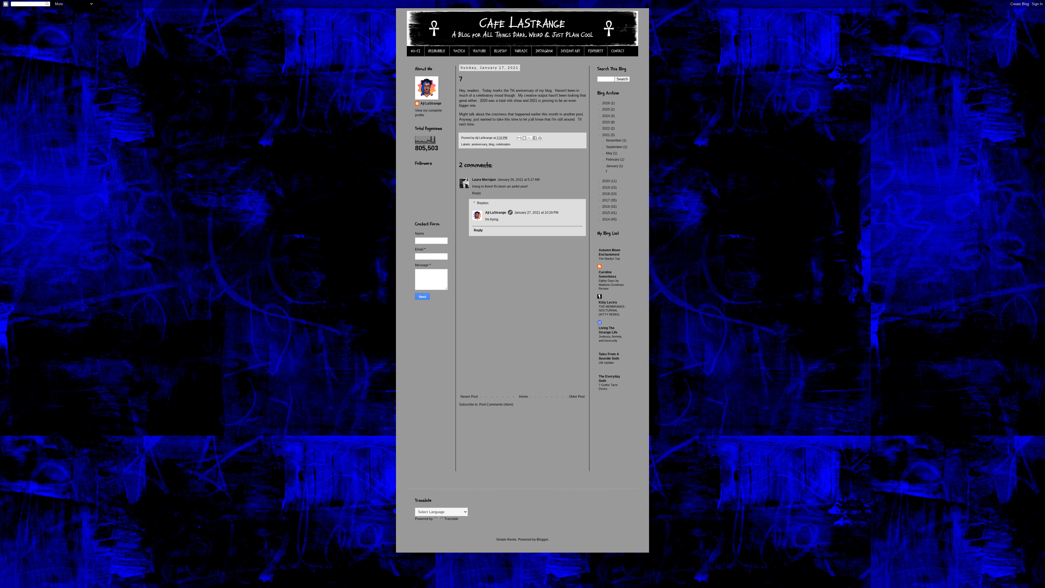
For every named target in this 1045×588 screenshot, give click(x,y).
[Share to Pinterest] (540, 138)
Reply (476, 193)
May (609, 153)
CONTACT (617, 51)
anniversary (479, 144)
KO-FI (415, 51)
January (612, 166)
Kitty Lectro (608, 302)
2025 (606, 109)
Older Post (577, 397)
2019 (606, 187)
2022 (606, 128)
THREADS (521, 51)
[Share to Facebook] (534, 138)
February (613, 159)
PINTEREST (595, 51)
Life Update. (606, 362)
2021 (606, 135)
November (614, 140)
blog (491, 144)
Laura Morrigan (484, 180)
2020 (606, 181)
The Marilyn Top (609, 258)
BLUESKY (500, 51)
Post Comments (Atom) (496, 404)
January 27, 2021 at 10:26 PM (536, 213)
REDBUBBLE (436, 51)
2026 (606, 103)
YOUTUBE (479, 51)
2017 (606, 200)
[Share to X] (529, 138)
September (614, 147)
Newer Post (469, 397)
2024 (606, 116)
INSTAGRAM (544, 51)
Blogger (542, 539)
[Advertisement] (522, 354)
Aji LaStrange (495, 213)
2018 (606, 194)
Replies (482, 203)
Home (523, 397)
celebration (503, 144)
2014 (606, 219)
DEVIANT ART (570, 51)
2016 (606, 207)
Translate (451, 519)
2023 (606, 122)
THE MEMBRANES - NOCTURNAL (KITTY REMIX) (612, 310)
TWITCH (459, 51)
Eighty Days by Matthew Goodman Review (611, 284)
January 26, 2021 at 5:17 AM (518, 180)
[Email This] (519, 138)
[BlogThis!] (524, 138)
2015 (606, 213)
